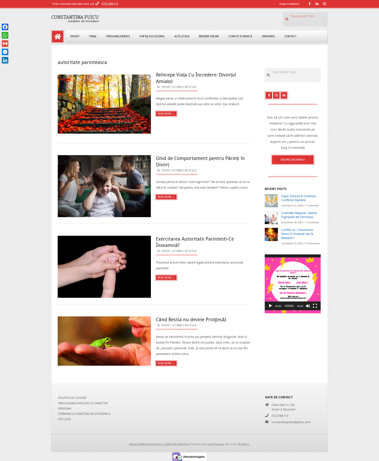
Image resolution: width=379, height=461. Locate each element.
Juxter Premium (215, 444)
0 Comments (312, 243)
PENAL (93, 36)
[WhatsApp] (5, 35)
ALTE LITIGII (181, 36)
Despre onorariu (293, 159)
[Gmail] (5, 43)
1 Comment (312, 205)
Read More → (166, 113)
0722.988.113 (110, 3)
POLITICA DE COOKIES (72, 397)
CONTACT (290, 36)
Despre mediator (289, 3)
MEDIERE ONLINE (209, 36)
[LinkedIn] (5, 60)
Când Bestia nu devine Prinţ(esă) (191, 319)
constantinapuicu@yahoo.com (291, 422)
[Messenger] (5, 52)
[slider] (289, 306)
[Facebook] (5, 27)
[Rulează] (270, 306)
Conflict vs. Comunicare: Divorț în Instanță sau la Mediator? (297, 234)
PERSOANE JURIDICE (118, 36)
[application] (293, 282)
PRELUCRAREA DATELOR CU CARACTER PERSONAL (159, 444)
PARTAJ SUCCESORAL (152, 36)
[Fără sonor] (308, 306)
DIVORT (75, 36)
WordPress (244, 444)
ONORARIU (268, 36)
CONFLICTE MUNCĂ (240, 36)
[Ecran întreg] (315, 306)
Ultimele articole (184, 87)
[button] (293, 282)
